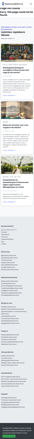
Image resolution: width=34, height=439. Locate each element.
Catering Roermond (8, 283)
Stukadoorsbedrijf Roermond (11, 293)
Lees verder (8, 95)
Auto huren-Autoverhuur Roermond (14, 379)
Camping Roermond (8, 316)
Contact (4, 232)
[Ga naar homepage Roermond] (12, 3)
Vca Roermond (6, 358)
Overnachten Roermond (10, 318)
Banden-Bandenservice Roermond (13, 381)
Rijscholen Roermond (8, 255)
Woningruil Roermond (8, 398)
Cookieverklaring (7, 239)
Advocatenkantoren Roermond (12, 384)
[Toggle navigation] (31, 4)
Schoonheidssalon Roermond (11, 286)
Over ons (4, 237)
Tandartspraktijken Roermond (12, 288)
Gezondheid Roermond (9, 265)
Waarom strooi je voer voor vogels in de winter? (15, 126)
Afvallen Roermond (8, 267)
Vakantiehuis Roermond (9, 321)
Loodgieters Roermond (9, 290)
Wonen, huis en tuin (11, 177)
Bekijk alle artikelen (7, 38)
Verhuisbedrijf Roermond (10, 295)
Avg (2, 242)
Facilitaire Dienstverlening (15, 65)
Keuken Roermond (7, 356)
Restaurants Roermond (9, 281)
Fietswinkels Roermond (9, 258)
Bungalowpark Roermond (10, 323)
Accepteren (9, 436)
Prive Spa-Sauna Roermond (11, 400)
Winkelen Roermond (8, 307)
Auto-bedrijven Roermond (10, 377)
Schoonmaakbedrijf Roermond (12, 342)
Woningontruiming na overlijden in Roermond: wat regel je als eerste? (16, 70)
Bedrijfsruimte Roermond (10, 405)
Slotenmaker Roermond (9, 386)
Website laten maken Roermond (12, 363)
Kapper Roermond (7, 263)
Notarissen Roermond (9, 337)
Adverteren (5, 234)
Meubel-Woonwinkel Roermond (12, 309)
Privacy (3, 244)
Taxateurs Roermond (8, 339)
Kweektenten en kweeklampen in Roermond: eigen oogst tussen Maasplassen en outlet (16, 183)
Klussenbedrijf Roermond (10, 335)
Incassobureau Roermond (10, 402)
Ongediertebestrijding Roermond (13, 407)
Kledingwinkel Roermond (10, 360)
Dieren (5, 122)
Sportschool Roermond (9, 365)
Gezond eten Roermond (9, 269)
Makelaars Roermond (8, 344)
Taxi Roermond (6, 260)
